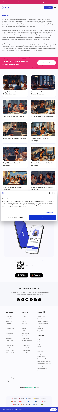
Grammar (24, 316)
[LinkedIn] (35, 299)
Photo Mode (24, 328)
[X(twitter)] (39, 299)
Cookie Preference (41, 356)
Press (38, 344)
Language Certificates (27, 340)
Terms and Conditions (42, 358)
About (38, 339)
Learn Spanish (9, 318)
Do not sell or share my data (15, 217)
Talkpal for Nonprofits (42, 323)
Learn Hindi (8, 343)
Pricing (39, 346)
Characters (24, 323)
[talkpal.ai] (6, 7)
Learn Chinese (9, 340)
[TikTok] (22, 299)
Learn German (9, 326)
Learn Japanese (10, 345)
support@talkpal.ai (38, 294)
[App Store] (21, 275)
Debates (24, 326)
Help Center (40, 351)
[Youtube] (26, 299)
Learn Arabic (9, 338)
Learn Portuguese (10, 350)
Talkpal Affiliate (41, 331)
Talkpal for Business (42, 318)
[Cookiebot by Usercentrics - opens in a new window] (49, 193)
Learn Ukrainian (10, 328)
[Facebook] (31, 299)
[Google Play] (36, 275)
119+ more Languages (11, 352)
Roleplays (24, 321)
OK (43, 217)
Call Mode (24, 331)
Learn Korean (9, 348)
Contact (39, 349)
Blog (38, 341)
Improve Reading (26, 350)
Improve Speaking (26, 348)
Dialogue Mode (25, 338)
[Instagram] (18, 299)
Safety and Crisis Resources (44, 361)
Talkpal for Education (42, 316)
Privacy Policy (40, 354)
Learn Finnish (9, 335)
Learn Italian (9, 323)
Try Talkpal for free (47, 62)
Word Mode (24, 335)
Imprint (39, 371)
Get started (48, 7)
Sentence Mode (25, 333)
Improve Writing (25, 352)
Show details (49, 212)
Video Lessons (25, 343)
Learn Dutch (9, 331)
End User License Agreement (44, 363)
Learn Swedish (9, 333)
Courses (24, 318)
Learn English (9, 316)
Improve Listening (26, 345)
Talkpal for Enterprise (42, 321)
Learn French (9, 321)
